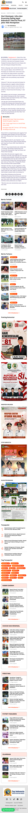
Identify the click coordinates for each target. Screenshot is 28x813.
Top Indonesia (23, 808)
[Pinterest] (18, 194)
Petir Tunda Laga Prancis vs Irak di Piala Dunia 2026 (17, 766)
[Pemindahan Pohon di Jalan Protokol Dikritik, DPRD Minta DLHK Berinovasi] (5, 728)
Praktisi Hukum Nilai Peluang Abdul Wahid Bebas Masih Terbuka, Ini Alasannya (17, 638)
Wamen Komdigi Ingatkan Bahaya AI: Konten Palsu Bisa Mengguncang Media (17, 701)
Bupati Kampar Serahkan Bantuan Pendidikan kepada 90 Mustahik (20, 246)
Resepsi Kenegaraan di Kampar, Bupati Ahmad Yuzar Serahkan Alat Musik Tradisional (14, 548)
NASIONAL (13, 5)
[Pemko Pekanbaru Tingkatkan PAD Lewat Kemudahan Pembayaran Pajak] (5, 742)
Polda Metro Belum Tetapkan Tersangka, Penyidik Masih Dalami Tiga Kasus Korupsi (17, 631)
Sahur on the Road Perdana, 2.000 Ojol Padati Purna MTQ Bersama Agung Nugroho (17, 693)
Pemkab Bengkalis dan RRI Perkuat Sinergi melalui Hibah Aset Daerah (20, 230)
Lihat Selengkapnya (13, 313)
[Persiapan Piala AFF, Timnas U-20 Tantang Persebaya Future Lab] (5, 775)
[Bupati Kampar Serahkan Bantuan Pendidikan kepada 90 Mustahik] (21, 239)
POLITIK (21, 5)
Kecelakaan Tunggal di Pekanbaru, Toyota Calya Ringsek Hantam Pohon (16, 679)
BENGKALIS (13, 284)
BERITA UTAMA (5, 5)
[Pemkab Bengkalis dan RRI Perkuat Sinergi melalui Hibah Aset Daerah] (21, 222)
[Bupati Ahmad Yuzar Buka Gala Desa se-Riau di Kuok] (7, 222)
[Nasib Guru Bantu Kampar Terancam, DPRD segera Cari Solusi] (5, 735)
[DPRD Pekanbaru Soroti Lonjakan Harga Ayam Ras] (21, 206)
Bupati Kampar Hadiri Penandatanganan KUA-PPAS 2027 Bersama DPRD (14, 528)
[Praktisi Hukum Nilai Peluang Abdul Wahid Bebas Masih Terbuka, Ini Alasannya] (5, 639)
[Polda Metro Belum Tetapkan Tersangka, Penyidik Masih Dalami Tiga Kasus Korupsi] (5, 632)
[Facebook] (9, 194)
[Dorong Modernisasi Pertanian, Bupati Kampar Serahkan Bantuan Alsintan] (5, 606)
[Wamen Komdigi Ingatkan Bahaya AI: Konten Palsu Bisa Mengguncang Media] (5, 702)
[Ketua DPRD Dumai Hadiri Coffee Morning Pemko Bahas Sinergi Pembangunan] (5, 720)
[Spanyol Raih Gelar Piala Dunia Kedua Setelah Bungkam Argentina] (5, 761)
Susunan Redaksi (18, 802)
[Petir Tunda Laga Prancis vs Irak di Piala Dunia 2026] (5, 768)
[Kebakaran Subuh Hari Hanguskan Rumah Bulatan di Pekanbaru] (5, 687)
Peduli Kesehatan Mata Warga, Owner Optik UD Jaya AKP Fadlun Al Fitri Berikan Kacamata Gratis (7, 213)
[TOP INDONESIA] (6, 2)
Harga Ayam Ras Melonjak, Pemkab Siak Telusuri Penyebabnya (16, 612)
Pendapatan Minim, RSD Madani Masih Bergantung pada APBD (7, 246)
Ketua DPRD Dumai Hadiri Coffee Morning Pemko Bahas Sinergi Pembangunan (17, 719)
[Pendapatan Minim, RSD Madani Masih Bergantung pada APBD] (7, 239)
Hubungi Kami (9, 809)
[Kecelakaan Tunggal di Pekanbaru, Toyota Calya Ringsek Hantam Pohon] (5, 680)
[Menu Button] (25, 2)
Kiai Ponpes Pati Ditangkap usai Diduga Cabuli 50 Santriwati (17, 660)
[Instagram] (6, 799)
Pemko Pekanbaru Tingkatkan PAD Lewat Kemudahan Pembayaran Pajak (17, 741)
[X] (12, 194)
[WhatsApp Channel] (21, 799)
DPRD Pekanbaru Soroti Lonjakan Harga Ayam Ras (21, 213)
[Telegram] (15, 194)
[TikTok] (14, 799)
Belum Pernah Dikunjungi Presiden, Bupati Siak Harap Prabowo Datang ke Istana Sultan (15, 542)
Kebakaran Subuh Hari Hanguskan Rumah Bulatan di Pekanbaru (17, 686)
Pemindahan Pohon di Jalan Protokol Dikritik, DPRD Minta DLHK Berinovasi (17, 727)
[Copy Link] (6, 194)
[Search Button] (22, 2)
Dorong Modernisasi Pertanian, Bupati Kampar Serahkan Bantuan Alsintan (17, 605)
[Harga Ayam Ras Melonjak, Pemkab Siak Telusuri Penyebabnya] (5, 613)
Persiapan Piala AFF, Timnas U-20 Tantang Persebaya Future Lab (18, 774)
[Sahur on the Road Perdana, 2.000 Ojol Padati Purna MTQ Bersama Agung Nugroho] (5, 694)
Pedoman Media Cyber (10, 805)
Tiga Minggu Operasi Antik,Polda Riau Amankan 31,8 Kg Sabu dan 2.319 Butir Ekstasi (17, 653)
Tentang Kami (9, 802)
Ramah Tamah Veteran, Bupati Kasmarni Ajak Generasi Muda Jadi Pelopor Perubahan (14, 535)
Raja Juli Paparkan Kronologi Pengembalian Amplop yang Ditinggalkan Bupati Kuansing (17, 646)
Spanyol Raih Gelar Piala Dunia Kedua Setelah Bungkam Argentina (17, 760)
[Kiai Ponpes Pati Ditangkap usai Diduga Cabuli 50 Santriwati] (5, 661)
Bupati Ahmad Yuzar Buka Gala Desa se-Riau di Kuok (7, 230)
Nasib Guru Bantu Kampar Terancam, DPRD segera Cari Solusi (17, 734)
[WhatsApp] (21, 194)
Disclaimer (20, 805)
